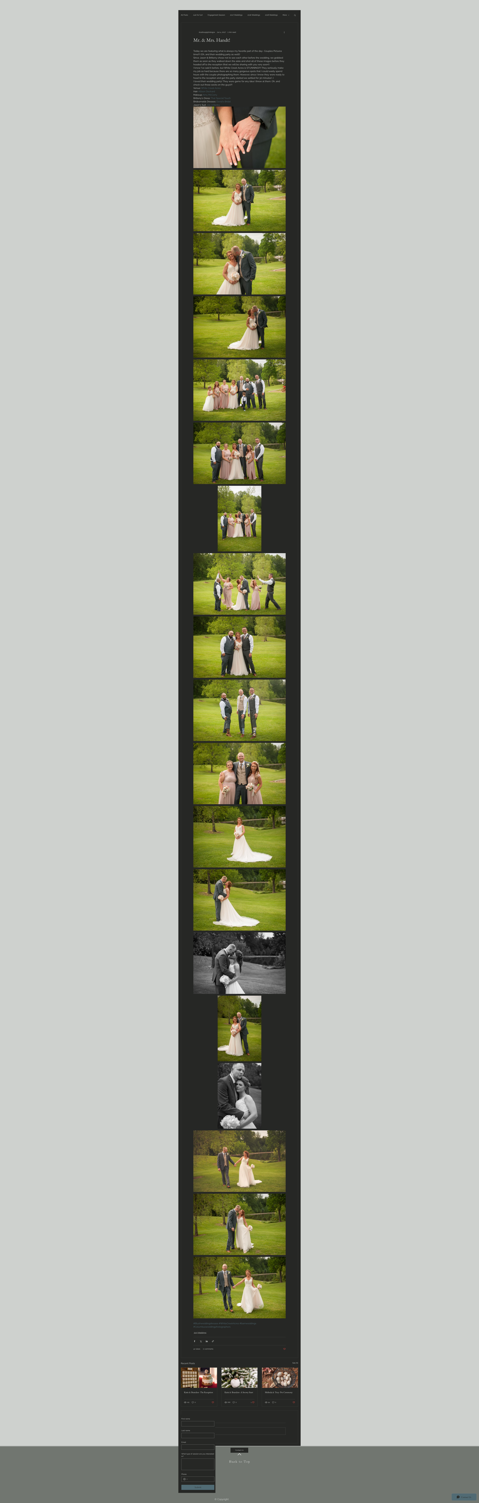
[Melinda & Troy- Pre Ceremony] (280, 1378)
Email (183, 1442)
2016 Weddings (253, 15)
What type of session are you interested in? (197, 1455)
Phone (183, 1474)
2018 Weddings (271, 15)
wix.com (261, 1491)
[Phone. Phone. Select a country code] (185, 1479)
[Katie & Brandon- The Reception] (199, 1378)
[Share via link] (213, 1341)
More (285, 15)
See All (295, 1363)
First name (185, 1419)
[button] (295, 15)
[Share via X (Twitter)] (200, 1341)
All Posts (184, 15)
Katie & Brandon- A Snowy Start (239, 1392)
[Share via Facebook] (194, 1341)
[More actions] (284, 32)
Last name (185, 1430)
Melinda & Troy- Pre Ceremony (279, 1392)
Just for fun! (198, 15)
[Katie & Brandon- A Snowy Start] (240, 1378)
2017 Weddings (236, 15)
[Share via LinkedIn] (207, 1341)
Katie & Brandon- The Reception (198, 1392)
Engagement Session (216, 15)
